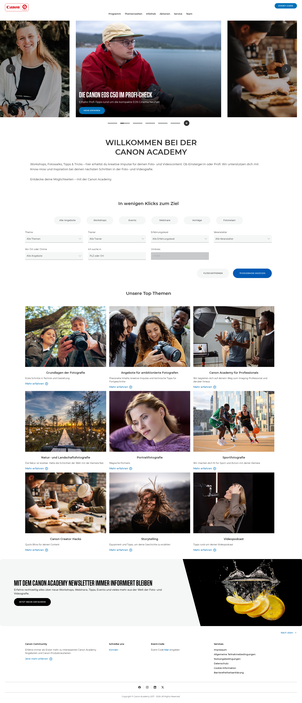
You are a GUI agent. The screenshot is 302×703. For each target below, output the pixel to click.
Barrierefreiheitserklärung (229, 672)
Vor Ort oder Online (36, 249)
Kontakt (113, 649)
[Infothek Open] (157, 14)
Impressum (220, 649)
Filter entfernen (213, 273)
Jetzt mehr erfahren (32, 602)
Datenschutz (221, 663)
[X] (162, 687)
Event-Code (285, 6)
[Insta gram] (147, 687)
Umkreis (155, 249)
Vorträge (197, 220)
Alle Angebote (67, 220)
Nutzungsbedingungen (227, 659)
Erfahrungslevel (159, 232)
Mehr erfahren (92, 111)
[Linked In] (155, 687)
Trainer (92, 232)
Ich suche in (94, 249)
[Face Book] (139, 687)
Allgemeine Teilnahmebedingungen (235, 654)
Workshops (99, 220)
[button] (10, 69)
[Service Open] (183, 14)
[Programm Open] (122, 14)
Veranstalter (220, 232)
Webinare (164, 220)
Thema (29, 232)
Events (132, 220)
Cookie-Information (225, 668)
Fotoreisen (229, 220)
